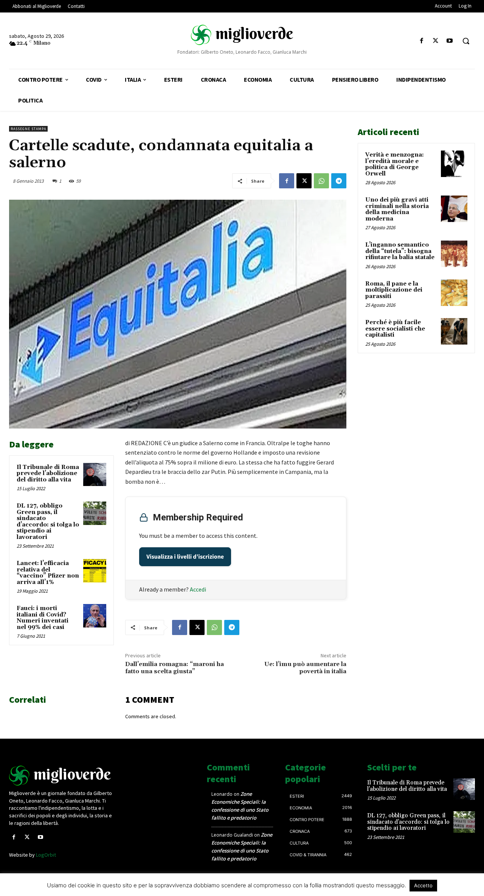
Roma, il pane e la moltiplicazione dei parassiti (393, 290)
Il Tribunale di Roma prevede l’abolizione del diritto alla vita (48, 473)
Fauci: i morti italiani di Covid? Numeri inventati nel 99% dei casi (42, 618)
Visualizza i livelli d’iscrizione (185, 557)
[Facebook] (421, 41)
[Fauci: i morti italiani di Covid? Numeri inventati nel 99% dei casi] (95, 615)
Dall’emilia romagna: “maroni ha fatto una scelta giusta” (174, 667)
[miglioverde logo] (242, 34)
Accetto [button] (423, 885)
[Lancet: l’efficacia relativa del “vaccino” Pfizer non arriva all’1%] (95, 570)
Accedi (198, 589)
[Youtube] (450, 41)
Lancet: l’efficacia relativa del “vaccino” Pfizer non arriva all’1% (48, 573)
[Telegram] (338, 180)
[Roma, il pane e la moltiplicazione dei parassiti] (454, 293)
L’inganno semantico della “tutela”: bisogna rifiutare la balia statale (399, 251)
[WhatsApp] (321, 180)
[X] (436, 41)
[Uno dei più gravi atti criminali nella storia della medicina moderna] (454, 209)
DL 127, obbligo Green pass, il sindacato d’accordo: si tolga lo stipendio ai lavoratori (48, 521)
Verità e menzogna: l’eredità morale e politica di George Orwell (394, 164)
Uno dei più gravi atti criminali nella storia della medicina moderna (397, 209)
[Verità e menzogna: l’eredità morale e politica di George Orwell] (454, 164)
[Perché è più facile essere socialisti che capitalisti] (454, 331)
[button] (466, 41)
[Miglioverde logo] (63, 775)
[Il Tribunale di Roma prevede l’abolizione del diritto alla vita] (95, 474)
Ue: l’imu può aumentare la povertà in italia (305, 667)
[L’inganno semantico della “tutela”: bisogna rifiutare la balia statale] (454, 254)
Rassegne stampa (28, 128)
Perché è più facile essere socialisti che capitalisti (395, 329)
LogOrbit (46, 854)
